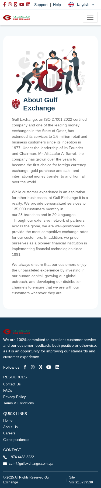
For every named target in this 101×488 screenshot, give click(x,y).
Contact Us (12, 384)
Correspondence (16, 440)
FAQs (7, 390)
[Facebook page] (25, 367)
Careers (9, 433)
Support (41, 4)
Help (57, 4)
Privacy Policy (14, 397)
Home (7, 420)
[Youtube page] (48, 367)
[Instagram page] (32, 367)
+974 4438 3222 (21, 457)
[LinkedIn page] (57, 367)
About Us (10, 427)
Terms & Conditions (18, 403)
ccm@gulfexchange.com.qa (31, 463)
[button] (81, 4)
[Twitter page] (40, 367)
